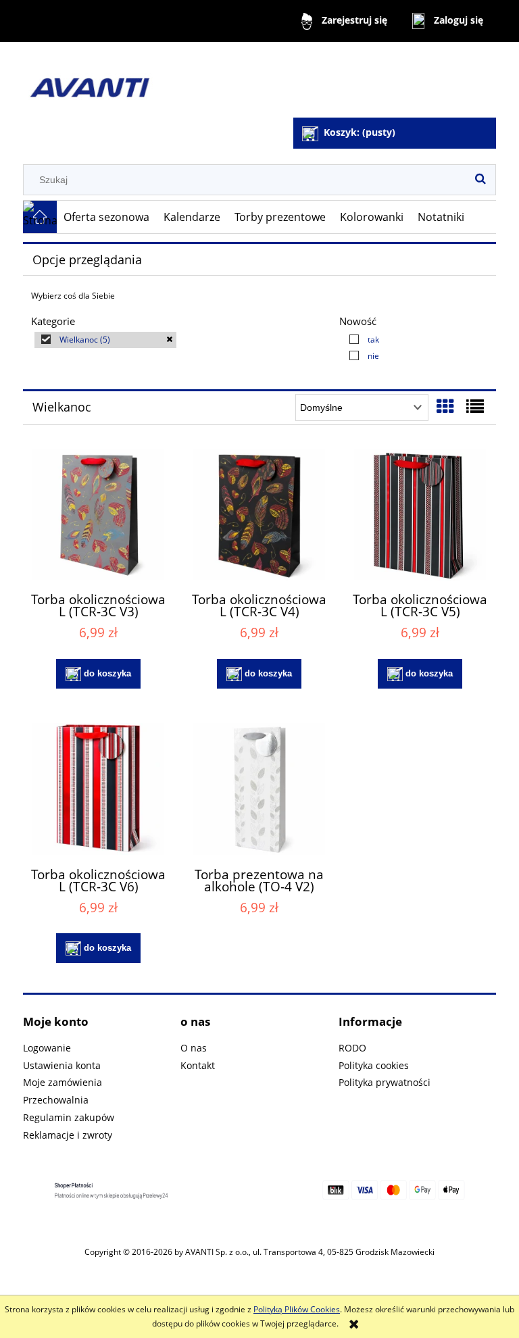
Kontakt (197, 1065)
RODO (352, 1047)
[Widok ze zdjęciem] (445, 406)
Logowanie (47, 1047)
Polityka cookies (374, 1065)
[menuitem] (107, 217)
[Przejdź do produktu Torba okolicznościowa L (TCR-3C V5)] (420, 514)
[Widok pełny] (475, 406)
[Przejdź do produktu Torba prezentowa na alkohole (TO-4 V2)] (259, 789)
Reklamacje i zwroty (67, 1135)
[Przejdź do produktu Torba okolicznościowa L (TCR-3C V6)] (98, 789)
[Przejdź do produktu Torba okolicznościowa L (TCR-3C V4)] (259, 514)
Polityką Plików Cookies (296, 1309)
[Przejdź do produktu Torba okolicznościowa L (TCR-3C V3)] (98, 514)
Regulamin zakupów (68, 1117)
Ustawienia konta (62, 1065)
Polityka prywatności (384, 1082)
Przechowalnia (56, 1099)
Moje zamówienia (62, 1082)
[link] (105, 340)
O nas (193, 1047)
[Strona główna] (175, 81)
